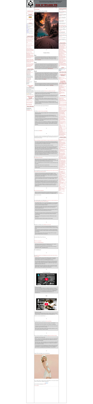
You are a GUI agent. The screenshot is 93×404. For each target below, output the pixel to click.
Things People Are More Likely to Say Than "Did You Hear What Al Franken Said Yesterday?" (62, 110)
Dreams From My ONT (61, 47)
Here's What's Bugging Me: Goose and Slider (62, 171)
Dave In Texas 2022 (29, 78)
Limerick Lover (61, 28)
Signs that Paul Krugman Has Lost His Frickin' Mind (62, 112)
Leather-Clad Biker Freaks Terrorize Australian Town (62, 164)
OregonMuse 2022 (29, 79)
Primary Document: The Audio (62, 84)
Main (47, 7)
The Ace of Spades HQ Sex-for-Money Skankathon (62, 139)
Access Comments (37, 385)
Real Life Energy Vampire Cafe (30, 45)
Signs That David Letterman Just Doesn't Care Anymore (62, 117)
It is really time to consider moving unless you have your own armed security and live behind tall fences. (46, 201)
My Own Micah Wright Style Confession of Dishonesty (62, 173)
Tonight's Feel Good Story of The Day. (52, 335)
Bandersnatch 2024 (29, 73)
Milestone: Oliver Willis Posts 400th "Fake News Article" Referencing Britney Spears (62, 153)
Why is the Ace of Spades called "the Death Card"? (62, 79)
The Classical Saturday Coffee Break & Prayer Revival (30, 40)
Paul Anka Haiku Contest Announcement (62, 85)
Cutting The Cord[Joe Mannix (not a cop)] (29, 100)
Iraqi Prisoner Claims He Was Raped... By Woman (62, 144)
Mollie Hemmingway (50, 68)
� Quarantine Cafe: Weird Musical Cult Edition (40, 7)
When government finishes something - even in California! (30, 37)
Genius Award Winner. (48, 321)
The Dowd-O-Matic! (61, 182)
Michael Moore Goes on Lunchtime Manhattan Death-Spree (62, 151)
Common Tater (60, 37)
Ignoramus (60, 9)
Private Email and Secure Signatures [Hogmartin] (29, 104)
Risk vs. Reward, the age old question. (39, 190)
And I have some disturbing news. (39, 242)
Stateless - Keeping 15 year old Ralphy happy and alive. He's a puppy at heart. (62, 26)
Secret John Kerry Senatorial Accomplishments (62, 131)
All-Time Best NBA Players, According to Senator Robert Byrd (62, 114)
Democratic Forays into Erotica (62, 97)
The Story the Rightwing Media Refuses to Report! (62, 178)
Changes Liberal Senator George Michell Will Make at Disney (62, 134)
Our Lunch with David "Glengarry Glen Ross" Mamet (62, 179)
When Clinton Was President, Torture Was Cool (62, 165)
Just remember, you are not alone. (38, 157)
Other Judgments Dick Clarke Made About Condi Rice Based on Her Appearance (62, 122)
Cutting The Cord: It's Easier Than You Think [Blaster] (29, 102)
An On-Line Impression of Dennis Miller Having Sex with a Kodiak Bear (62, 176)
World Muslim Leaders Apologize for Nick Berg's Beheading (63, 149)
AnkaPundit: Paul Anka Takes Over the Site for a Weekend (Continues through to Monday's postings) (62, 90)
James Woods (39, 59)
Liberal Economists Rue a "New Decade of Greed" (62, 155)
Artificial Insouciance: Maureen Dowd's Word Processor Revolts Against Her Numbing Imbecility (62, 157)
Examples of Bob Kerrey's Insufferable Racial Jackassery (62, 119)
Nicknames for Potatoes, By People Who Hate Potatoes (62, 100)
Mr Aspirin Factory (61, 14)
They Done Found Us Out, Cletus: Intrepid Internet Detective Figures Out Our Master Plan (63, 161)
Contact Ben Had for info (29, 110)
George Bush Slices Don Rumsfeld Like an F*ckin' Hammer (62, 93)
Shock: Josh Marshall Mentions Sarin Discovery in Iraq (62, 162)
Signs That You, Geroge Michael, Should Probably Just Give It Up (62, 105)
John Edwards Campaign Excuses (62, 132)
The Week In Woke (29, 46)
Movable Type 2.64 (61, 193)
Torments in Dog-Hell (61, 135)
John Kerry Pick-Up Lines (62, 133)
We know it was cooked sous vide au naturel (49, 90)
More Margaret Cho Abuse (62, 142)
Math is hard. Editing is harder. (62, 11)
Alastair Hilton (51, 85)
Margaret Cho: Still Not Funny (62, 143)
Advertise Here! (30, 11)
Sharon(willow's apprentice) (62, 34)
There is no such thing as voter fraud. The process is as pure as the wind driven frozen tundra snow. (46, 140)
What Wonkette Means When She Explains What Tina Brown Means (62, 167)
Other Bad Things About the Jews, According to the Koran (62, 116)
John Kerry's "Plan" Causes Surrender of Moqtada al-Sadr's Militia (62, 148)
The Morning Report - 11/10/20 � (53, 7)
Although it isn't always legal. (47, 224)
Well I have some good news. (38, 240)
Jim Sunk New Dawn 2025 (30, 72)
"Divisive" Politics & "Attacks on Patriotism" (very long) (62, 188)
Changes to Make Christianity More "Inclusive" (62, 130)
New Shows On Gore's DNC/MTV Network (61, 98)
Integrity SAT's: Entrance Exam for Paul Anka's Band (62, 87)
